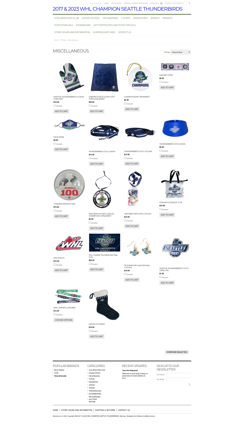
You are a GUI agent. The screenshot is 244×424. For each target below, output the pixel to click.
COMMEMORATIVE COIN (64, 204)
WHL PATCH (59, 258)
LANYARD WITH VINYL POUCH (137, 214)
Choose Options (63, 320)
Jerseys (155, 18)
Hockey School (91, 18)
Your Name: (161, 374)
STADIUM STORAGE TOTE (170, 202)
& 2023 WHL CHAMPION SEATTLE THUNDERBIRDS (117, 9)
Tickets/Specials (63, 25)
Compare (59, 106)
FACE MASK (59, 137)
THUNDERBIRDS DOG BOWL (172, 144)
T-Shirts (125, 18)
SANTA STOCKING (97, 324)
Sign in (126, 3)
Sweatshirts (140, 18)
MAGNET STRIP (166, 75)
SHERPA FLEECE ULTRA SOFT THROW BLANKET (102, 98)
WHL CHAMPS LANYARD (65, 308)
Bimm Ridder (59, 370)
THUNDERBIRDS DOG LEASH (102, 151)
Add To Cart (61, 111)
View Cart (155, 3)
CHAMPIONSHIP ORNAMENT (137, 97)
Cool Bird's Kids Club (66, 18)
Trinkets (167, 18)
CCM (56, 373)
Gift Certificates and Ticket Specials (114, 25)
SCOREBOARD (83, 25)
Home (106, 3)
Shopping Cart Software (135, 416)
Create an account (140, 3)
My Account (116, 3)
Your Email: (160, 379)
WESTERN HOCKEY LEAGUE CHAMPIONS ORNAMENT (101, 215)
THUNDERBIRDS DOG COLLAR (138, 151)
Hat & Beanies (110, 18)
